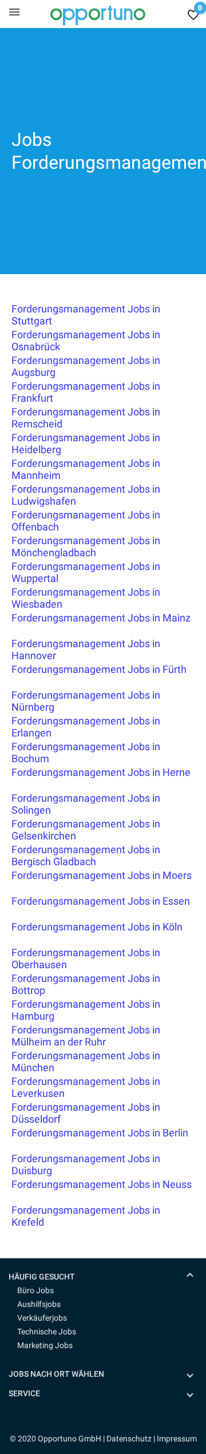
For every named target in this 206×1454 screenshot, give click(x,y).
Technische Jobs (46, 1331)
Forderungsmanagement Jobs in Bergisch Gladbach (85, 855)
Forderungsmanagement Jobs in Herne (101, 772)
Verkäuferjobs (42, 1317)
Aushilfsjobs (39, 1304)
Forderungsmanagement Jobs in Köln (97, 927)
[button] (107, 1276)
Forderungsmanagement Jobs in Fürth (99, 669)
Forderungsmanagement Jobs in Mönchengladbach (85, 546)
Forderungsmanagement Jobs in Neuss (101, 1184)
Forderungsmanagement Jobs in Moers (101, 875)
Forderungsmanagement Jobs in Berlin (99, 1133)
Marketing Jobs (45, 1345)
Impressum (177, 1438)
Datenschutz (129, 1438)
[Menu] (14, 11)
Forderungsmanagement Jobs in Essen (100, 901)
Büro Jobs (35, 1290)
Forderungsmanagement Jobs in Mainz (101, 618)
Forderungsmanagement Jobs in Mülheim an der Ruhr (85, 1036)
